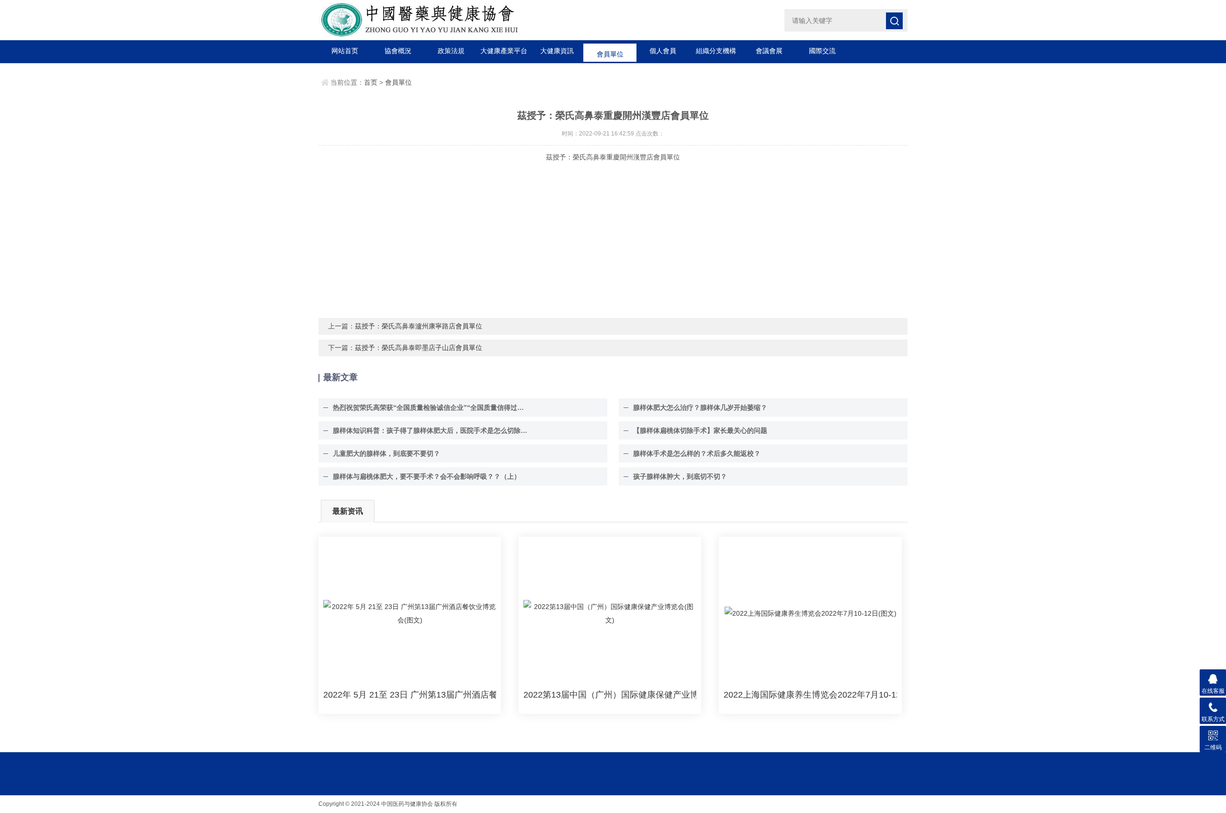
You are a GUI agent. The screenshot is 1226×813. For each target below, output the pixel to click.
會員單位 (610, 51)
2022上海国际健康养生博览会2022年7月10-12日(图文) (810, 695)
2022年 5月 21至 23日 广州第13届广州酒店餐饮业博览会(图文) (409, 695)
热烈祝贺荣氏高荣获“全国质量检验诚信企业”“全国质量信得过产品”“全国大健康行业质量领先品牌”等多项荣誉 (431, 407)
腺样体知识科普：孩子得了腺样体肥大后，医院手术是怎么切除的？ (431, 430)
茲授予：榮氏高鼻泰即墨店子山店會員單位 (418, 347)
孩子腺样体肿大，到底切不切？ (680, 476)
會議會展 (769, 51)
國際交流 (822, 51)
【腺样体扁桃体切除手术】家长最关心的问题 (700, 430)
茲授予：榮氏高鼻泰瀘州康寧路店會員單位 (418, 326)
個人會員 (662, 51)
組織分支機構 (716, 51)
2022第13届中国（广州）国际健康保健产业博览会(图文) (609, 695)
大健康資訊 (557, 51)
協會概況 (398, 51)
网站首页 (344, 51)
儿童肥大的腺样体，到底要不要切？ (386, 453)
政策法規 (451, 51)
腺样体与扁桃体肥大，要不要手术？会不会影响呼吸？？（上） (427, 476)
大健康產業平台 (503, 51)
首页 (370, 82)
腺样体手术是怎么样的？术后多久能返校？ (697, 453)
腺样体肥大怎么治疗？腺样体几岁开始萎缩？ (700, 407)
